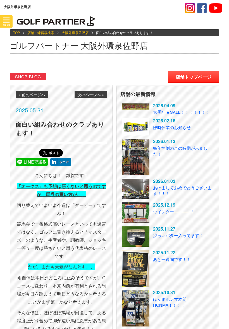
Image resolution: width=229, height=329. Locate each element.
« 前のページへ (31, 94)
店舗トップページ (193, 77)
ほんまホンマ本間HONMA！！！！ (170, 302)
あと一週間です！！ (172, 259)
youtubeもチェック (215, 8)
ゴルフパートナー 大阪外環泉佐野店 (79, 45)
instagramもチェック (190, 8)
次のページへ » (90, 94)
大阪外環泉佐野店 (75, 32)
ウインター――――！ (174, 211)
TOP (16, 32)
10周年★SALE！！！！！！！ (181, 112)
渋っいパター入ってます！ (178, 235)
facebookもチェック (202, 8)
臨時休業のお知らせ (172, 127)
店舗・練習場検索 (40, 32)
